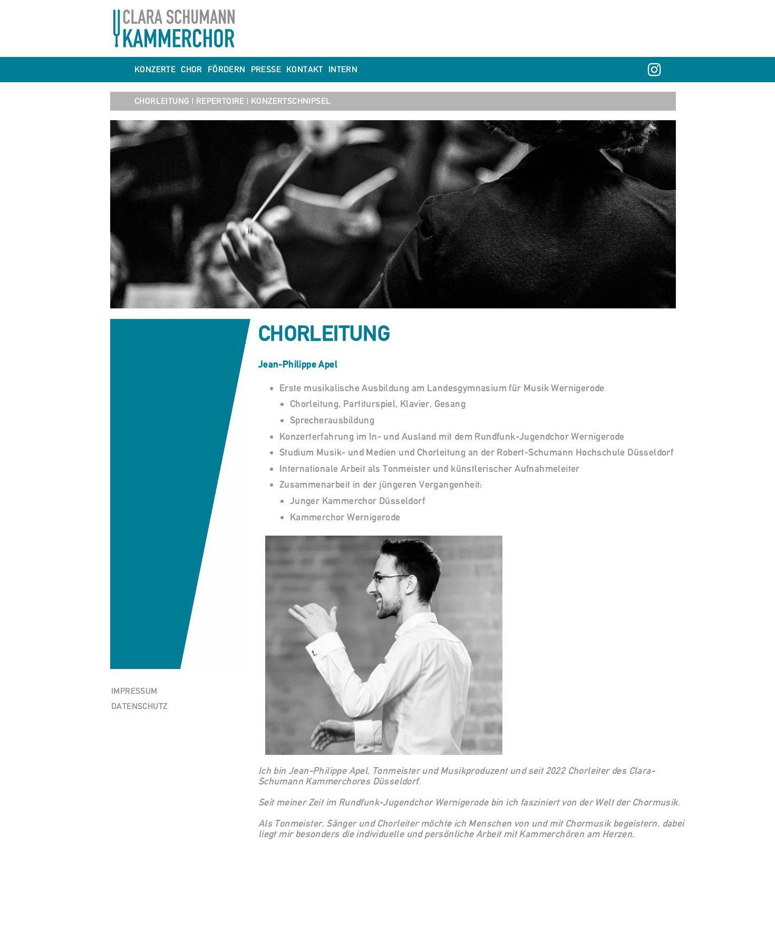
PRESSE (266, 69)
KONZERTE (155, 69)
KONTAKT (304, 69)
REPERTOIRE (220, 101)
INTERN (342, 69)
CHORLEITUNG (163, 101)
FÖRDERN (227, 69)
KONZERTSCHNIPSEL (291, 101)
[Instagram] (654, 69)
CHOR (191, 69)
